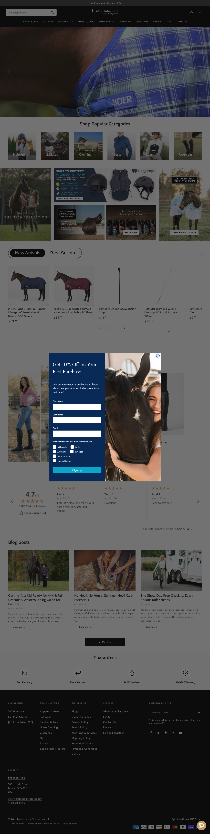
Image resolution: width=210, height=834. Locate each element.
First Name (58, 401)
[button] (201, 825)
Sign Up (77, 470)
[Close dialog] (157, 355)
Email (55, 428)
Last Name (58, 414)
